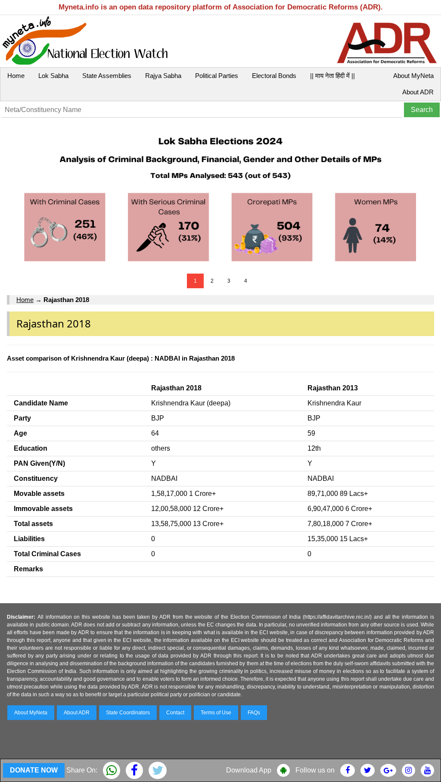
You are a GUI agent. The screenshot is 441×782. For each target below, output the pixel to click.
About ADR (418, 92)
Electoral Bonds (274, 75)
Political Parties (216, 75)
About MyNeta (413, 75)
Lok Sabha (53, 75)
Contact (175, 713)
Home (16, 75)
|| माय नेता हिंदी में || (332, 75)
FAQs (254, 713)
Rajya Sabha (163, 75)
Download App (248, 770)
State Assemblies (106, 75)
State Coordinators (128, 713)
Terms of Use (216, 713)
